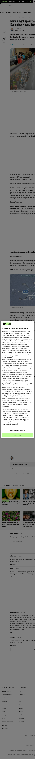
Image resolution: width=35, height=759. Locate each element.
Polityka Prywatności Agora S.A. (23, 384)
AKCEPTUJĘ (17, 435)
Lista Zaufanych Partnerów (10, 424)
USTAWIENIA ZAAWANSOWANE (17, 430)
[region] (17, 379)
